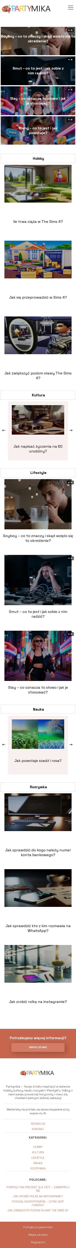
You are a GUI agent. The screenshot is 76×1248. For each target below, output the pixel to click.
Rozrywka (38, 787)
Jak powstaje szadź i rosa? (38, 760)
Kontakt (38, 1129)
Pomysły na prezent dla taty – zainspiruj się (38, 1189)
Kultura (38, 395)
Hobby (38, 158)
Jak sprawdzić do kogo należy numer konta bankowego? (38, 852)
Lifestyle (38, 472)
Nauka (38, 709)
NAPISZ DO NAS (38, 1047)
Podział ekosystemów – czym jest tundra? (38, 1203)
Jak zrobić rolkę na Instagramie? (38, 1001)
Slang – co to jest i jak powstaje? (38, 130)
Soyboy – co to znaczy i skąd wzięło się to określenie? (38, 38)
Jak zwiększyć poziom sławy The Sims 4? (38, 375)
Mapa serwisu (38, 1235)
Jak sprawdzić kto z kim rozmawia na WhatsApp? (38, 928)
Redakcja (38, 1124)
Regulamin (38, 1242)
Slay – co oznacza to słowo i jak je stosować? (38, 101)
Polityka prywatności (38, 1227)
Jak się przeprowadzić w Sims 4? (38, 297)
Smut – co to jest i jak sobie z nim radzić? (38, 70)
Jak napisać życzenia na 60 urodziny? (38, 449)
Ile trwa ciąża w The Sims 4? (38, 221)
